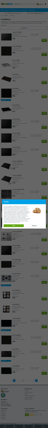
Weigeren (34, 225)
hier (18, 218)
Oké (14, 225)
